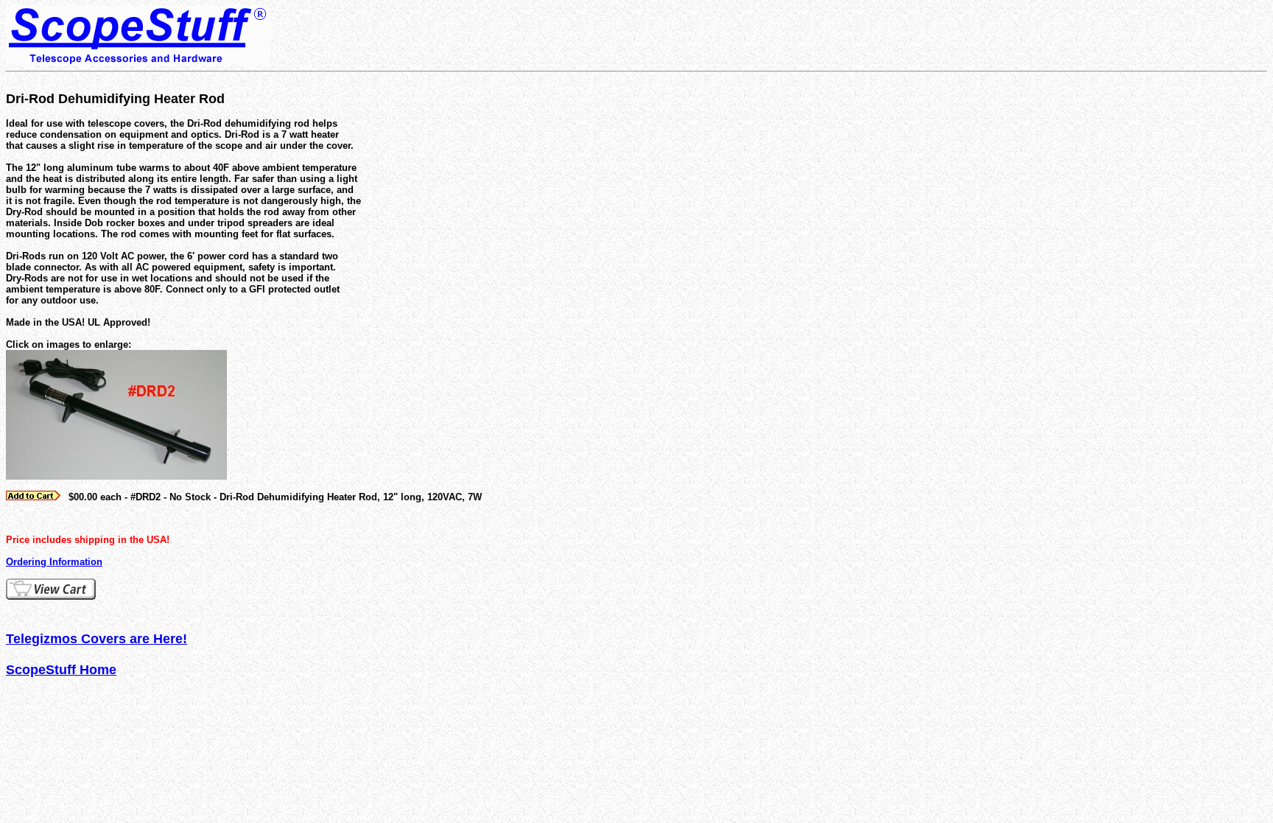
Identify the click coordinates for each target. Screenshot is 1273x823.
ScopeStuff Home (61, 669)
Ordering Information (54, 561)
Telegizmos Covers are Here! (96, 638)
